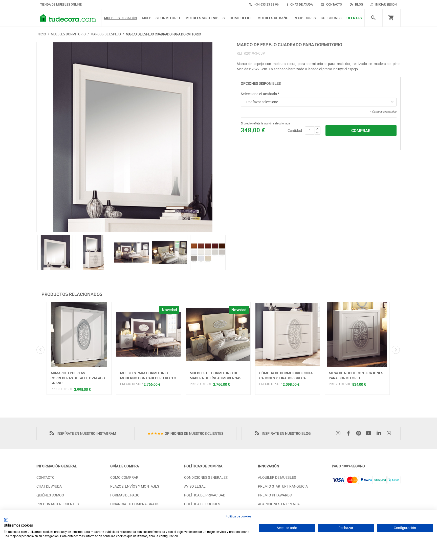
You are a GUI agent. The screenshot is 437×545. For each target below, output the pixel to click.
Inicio (41, 34)
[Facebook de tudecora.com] (349, 433)
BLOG (358, 4)
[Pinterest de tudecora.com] (360, 433)
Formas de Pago (125, 495)
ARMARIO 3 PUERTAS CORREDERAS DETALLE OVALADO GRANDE (78, 377)
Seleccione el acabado (260, 93)
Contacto (45, 477)
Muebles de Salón (120, 18)
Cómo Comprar (124, 477)
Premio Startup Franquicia (283, 486)
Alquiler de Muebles (277, 477)
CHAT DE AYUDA (301, 4)
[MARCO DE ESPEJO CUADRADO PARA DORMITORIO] (133, 137)
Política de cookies (238, 516)
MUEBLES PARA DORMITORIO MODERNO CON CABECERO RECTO (148, 375)
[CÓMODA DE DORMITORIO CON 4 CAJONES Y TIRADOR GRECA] (287, 334)
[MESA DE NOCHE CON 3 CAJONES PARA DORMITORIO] (357, 334)
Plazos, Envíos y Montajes (134, 486)
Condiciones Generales (206, 477)
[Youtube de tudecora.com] (370, 433)
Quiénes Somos (50, 495)
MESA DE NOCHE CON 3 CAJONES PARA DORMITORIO (356, 375)
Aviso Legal (195, 486)
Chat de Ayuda (49, 486)
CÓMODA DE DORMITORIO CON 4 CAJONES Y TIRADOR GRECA (286, 375)
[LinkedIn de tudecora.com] (380, 433)
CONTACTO (333, 4)
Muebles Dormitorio (161, 18)
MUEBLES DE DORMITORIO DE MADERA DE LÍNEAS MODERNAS (215, 375)
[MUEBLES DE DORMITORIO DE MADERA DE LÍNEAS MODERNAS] (218, 334)
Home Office (241, 18)
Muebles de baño (273, 18)
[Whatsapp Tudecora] (390, 433)
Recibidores (305, 18)
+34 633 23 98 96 (266, 4)
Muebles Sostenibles (205, 18)
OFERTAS (354, 18)
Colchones (331, 18)
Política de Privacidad (204, 495)
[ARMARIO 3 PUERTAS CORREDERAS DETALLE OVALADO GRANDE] (79, 334)
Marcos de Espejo (106, 34)
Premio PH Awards (275, 495)
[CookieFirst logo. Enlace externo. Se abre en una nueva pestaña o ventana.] (6, 520)
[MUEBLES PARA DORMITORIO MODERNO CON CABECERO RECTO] (148, 334)
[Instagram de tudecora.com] (339, 433)
